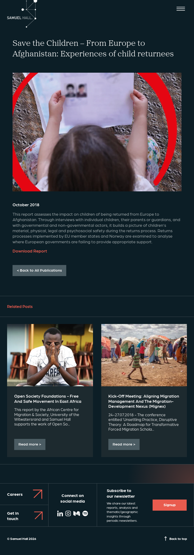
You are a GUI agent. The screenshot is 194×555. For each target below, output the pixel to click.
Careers (15, 494)
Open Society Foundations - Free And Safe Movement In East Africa (47, 398)
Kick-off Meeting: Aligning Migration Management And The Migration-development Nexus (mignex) (143, 401)
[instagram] (68, 514)
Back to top (178, 538)
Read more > (29, 443)
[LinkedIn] (60, 514)
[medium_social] (76, 514)
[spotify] (85, 514)
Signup (169, 504)
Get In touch (13, 515)
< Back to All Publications (39, 270)
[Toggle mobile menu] (181, 9)
